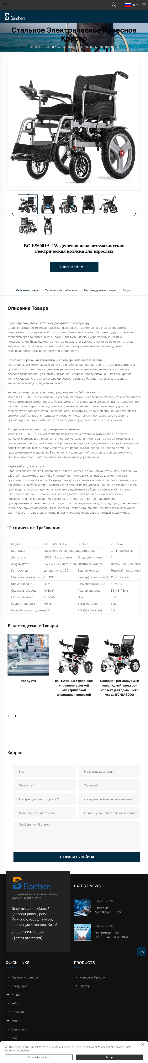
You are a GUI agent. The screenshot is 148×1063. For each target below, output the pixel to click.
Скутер (85, 986)
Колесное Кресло (92, 977)
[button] (9, 716)
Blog (14, 1038)
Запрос (127, 290)
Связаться (19, 1029)
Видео (15, 1021)
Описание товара (27, 290)
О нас (15, 995)
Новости (17, 1012)
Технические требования (61, 290)
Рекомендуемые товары (100, 290)
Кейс (14, 1003)
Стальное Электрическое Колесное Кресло (89, 47)
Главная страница (41, 47)
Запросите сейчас (71, 266)
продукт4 (28, 681)
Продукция (19, 986)
